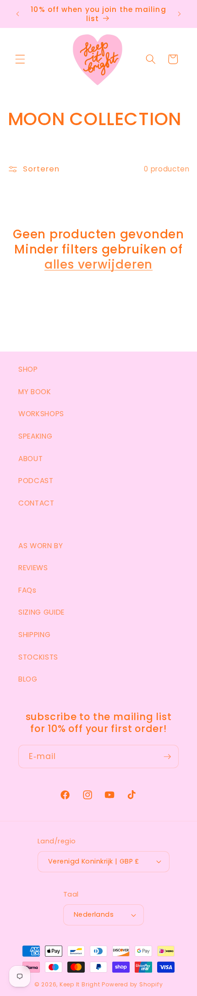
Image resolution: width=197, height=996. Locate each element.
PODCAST (36, 480)
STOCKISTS (38, 657)
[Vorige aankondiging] (18, 14)
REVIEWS (33, 567)
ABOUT (30, 458)
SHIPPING (34, 634)
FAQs (27, 590)
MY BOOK (34, 391)
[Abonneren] (167, 757)
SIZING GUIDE (41, 612)
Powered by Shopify (132, 984)
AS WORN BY (40, 545)
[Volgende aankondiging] (180, 14)
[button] (20, 59)
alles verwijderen (98, 264)
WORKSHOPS (41, 413)
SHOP (28, 369)
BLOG (28, 679)
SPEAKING (35, 436)
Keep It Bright (80, 984)
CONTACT (36, 503)
